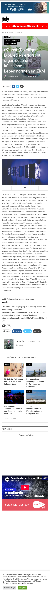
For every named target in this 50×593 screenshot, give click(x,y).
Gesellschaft (10, 43)
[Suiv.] (43, 188)
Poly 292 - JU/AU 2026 (26, 435)
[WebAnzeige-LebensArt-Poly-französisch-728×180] (25, 7)
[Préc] (7, 188)
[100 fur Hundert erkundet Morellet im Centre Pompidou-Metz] (36, 397)
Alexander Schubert (12, 259)
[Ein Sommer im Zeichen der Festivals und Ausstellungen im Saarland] (14, 397)
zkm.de (5, 302)
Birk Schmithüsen (41, 214)
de (25, 188)
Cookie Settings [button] (9, 588)
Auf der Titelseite (12, 40)
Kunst (7, 37)
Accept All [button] (22, 588)
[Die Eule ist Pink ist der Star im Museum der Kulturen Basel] (14, 370)
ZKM (8, 326)
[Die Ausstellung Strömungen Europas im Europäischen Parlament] (36, 370)
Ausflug (8, 391)
